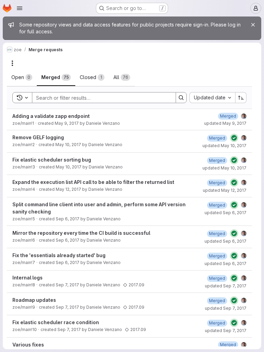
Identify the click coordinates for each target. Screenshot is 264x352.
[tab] (22, 77)
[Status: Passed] (234, 138)
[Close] (253, 25)
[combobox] (212, 97)
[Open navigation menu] (19, 8)
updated (225, 123)
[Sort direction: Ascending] (240, 97)
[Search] (181, 97)
